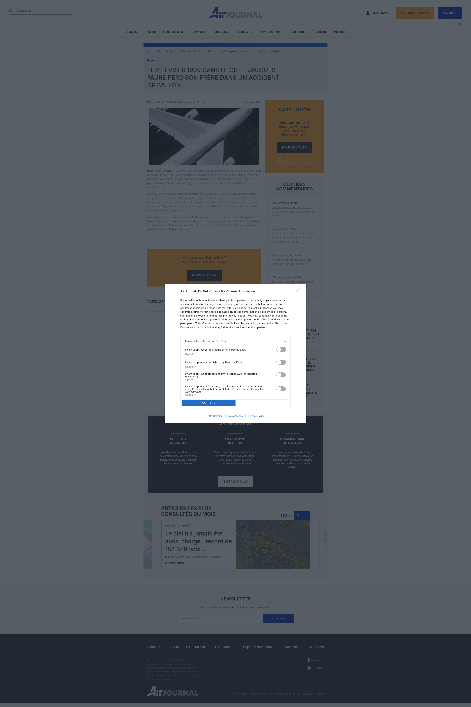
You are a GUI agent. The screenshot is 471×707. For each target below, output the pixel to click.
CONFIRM (209, 402)
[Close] (299, 291)
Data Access (235, 415)
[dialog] (235, 353)
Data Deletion (215, 415)
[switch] (281, 349)
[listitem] (235, 341)
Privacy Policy (256, 415)
